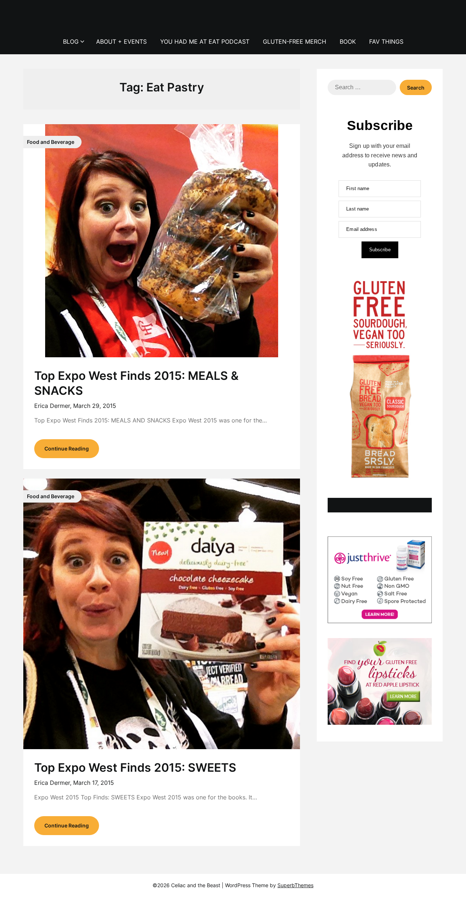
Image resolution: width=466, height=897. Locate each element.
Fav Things (386, 41)
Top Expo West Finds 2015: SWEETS (135, 767)
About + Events (121, 41)
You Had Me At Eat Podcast (204, 41)
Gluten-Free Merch (294, 41)
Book (348, 41)
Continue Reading (66, 448)
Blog (71, 41)
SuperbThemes (295, 885)
